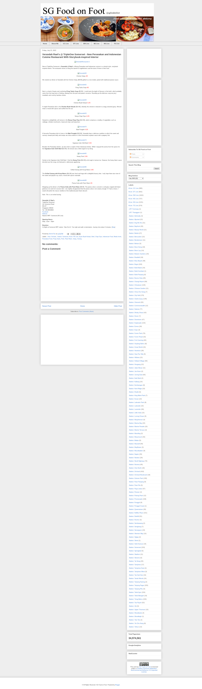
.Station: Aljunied (134, 219)
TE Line (116, 43)
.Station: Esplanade (135, 323)
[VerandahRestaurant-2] (82, 62)
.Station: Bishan (134, 243)
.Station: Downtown (135, 319)
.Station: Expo (133, 330)
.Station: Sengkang (135, 526)
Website (44, 214)
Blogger (117, 685)
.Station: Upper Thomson (137, 609)
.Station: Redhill (134, 516)
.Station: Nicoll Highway (136, 461)
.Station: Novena (134, 464)
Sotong (79, 239)
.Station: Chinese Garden (137, 288)
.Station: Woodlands (135, 613)
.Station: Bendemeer (135, 240)
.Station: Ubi (133, 606)
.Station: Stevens (134, 558)
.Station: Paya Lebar (135, 489)
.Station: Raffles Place (136, 513)
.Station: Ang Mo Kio (135, 223)
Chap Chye (98, 236)
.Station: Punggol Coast (136, 506)
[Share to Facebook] (78, 234)
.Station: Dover (133, 316)
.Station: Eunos (134, 326)
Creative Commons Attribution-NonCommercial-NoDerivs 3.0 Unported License (144, 670)
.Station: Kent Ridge (135, 388)
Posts (133, 154)
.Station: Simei (133, 540)
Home (45, 43)
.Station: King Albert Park (137, 395)
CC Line (66, 43)
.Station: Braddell (134, 257)
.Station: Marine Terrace (137, 430)
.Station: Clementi (134, 302)
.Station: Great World (136, 347)
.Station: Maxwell (134, 444)
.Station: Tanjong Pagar (136, 585)
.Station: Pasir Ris (134, 485)
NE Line (96, 43)
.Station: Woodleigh (135, 616)
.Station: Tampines (135, 564)
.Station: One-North (135, 468)
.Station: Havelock (135, 350)
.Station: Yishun (134, 627)
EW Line (86, 43)
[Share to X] (76, 234)
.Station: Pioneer (134, 492)
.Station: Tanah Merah (136, 578)
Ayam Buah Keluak (85, 236)
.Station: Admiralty (135, 216)
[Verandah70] (82, 126)
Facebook (45, 212)
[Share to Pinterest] (80, 234)
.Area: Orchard (51, 236)
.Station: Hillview (134, 357)
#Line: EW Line (134, 195)
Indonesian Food (108, 236)
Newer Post (46, 306)
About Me (55, 43)
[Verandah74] (82, 140)
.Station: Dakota (134, 309)
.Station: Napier (134, 454)
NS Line (106, 43)
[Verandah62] (82, 84)
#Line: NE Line (133, 198)
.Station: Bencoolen (135, 236)
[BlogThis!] (74, 234)
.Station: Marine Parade (136, 426)
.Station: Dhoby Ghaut (136, 312)
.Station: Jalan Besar (135, 368)
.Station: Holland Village (136, 361)
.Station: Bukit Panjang (136, 274)
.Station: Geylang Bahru (136, 343)
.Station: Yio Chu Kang (136, 623)
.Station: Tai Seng (134, 561)
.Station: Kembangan (136, 385)
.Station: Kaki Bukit (135, 378)
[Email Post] (67, 234)
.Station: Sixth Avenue (136, 544)
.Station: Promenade (135, 499)
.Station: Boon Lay (135, 250)
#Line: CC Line (133, 188)
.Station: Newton (134, 457)
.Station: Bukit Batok (135, 268)
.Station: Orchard (134, 471)
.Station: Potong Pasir (136, 495)
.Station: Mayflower (135, 447)
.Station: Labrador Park (136, 402)
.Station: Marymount (135, 437)
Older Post (118, 306)
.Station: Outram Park (136, 478)
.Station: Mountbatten (136, 451)
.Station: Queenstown (136, 509)
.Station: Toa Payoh (135, 602)
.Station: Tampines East (136, 568)
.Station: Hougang (135, 364)
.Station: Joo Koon (135, 371)
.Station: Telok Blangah (136, 595)
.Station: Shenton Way (136, 533)
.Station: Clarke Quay (136, 299)
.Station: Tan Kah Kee (136, 575)
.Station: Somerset (62, 236)
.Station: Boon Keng (135, 247)
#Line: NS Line (73, 236)
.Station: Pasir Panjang (136, 482)
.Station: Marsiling (134, 433)
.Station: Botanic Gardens (137, 254)
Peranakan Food (47, 239)
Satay (74, 239)
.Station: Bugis (133, 264)
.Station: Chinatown (135, 285)
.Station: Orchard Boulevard (138, 475)
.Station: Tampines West (137, 571)
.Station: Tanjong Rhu (136, 589)
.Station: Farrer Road (136, 337)
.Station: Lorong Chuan (136, 416)
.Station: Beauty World (136, 230)
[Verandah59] (82, 100)
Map (113, 227)
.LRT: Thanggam (134, 212)
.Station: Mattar (134, 440)
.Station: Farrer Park (135, 333)
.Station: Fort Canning (136, 340)
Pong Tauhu (56, 239)
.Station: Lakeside (134, 406)
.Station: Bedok (134, 233)
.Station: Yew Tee (134, 620)
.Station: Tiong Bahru (136, 599)
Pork (62, 239)
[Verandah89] (82, 180)
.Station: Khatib (134, 392)
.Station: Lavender (135, 409)
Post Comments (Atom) (86, 311)
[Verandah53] (82, 113)
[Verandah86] (82, 167)
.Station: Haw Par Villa (136, 354)
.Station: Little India (135, 413)
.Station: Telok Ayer (135, 592)
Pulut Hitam (68, 239)
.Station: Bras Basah (135, 261)
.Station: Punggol (134, 502)
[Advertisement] (82, 339)
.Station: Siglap (134, 537)
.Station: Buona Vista (135, 278)
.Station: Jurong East (135, 375)
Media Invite (117, 236)
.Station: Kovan (134, 399)
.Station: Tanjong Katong (137, 582)
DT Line (76, 43)
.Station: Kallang (134, 381)
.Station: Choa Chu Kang (137, 292)
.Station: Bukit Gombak (136, 271)
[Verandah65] (82, 153)
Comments (135, 157)
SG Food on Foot (145, 667)
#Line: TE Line (133, 205)
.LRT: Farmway (134, 209)
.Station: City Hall (134, 295)
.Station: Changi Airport (136, 281)
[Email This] (72, 234)
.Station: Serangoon (135, 530)
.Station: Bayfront (134, 226)
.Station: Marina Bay (135, 423)
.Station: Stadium (134, 554)
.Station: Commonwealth (137, 305)
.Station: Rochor (134, 520)
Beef (93, 236)
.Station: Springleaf (135, 551)
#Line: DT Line (133, 192)
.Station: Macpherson (136, 419)
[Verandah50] (82, 73)
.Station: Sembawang (136, 523)
